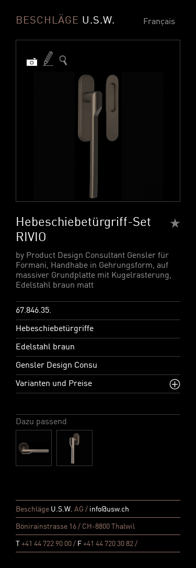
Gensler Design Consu (56, 365)
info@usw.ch (109, 509)
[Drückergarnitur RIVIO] (34, 448)
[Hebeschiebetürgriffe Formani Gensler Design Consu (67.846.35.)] (63, 60)
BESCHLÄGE (65, 21)
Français (159, 22)
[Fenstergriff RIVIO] (74, 448)
